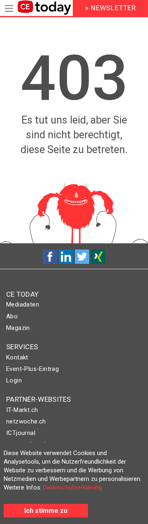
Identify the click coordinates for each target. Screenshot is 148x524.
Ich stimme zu (45, 511)
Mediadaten (22, 304)
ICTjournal (20, 433)
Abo (12, 316)
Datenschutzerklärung (72, 487)
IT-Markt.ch (22, 410)
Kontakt (17, 357)
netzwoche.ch (26, 421)
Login (14, 380)
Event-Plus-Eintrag (32, 369)
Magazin (18, 328)
